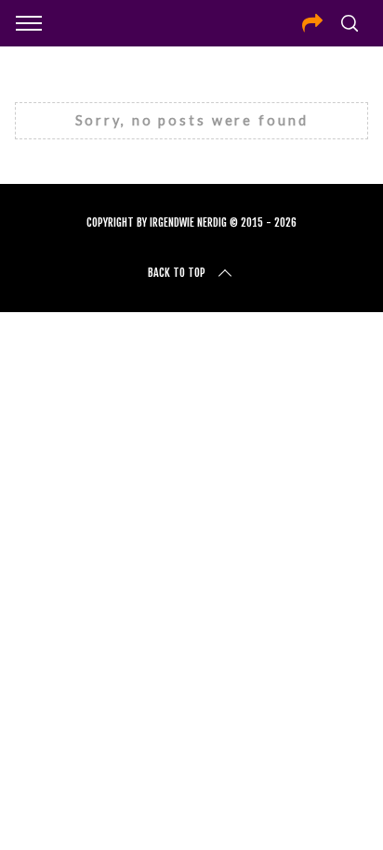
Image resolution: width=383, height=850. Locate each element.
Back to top (176, 273)
